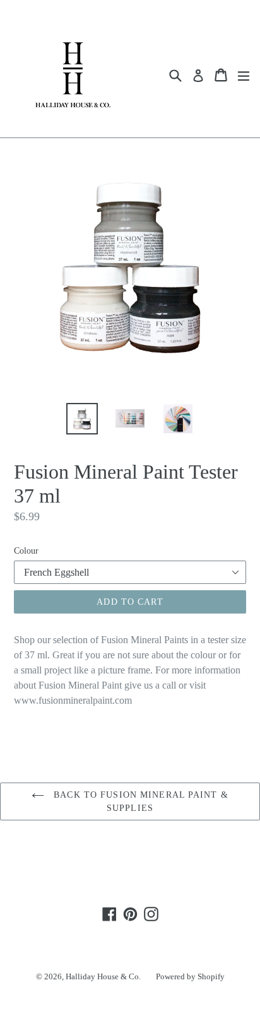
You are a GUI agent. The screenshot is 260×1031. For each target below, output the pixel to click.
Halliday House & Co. (103, 976)
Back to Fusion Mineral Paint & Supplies (139, 801)
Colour (26, 551)
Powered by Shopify (190, 976)
